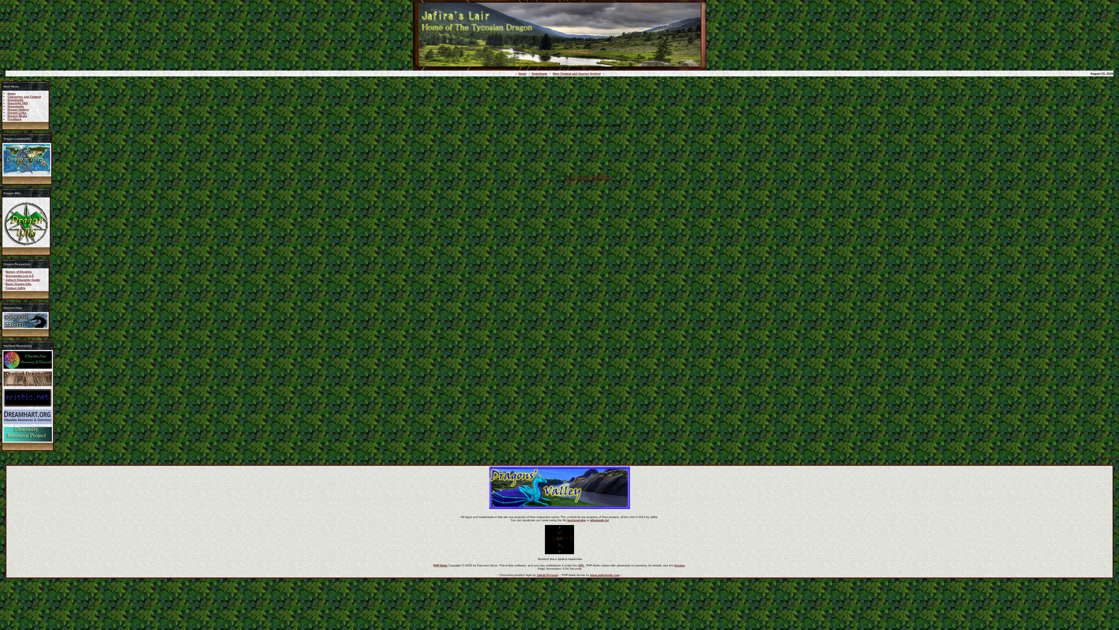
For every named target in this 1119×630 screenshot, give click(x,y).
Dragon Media (17, 116)
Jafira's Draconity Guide (23, 279)
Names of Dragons (19, 271)
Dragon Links (17, 112)
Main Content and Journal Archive (577, 73)
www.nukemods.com (605, 575)
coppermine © (1109, 457)
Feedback (15, 119)
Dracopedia (16, 106)
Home (522, 73)
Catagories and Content (24, 96)
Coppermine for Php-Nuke (591, 176)
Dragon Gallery (18, 109)
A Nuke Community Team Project (588, 179)
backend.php (576, 520)
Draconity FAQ (18, 103)
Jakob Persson (547, 575)
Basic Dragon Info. (19, 284)
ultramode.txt (599, 520)
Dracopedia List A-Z (20, 275)
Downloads (540, 73)
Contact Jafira (15, 288)
